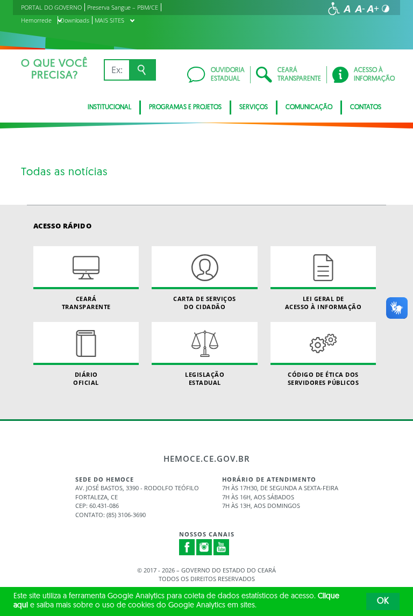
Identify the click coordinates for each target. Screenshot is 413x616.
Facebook (187, 547)
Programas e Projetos (185, 107)
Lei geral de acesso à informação (323, 303)
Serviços (253, 107)
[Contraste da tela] (385, 8)
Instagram (204, 547)
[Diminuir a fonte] (359, 8)
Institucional (109, 107)
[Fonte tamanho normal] (346, 8)
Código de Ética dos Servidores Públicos (323, 378)
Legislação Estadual (204, 378)
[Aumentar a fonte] (372, 8)
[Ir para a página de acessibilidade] (333, 8)
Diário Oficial (86, 378)
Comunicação (309, 107)
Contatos (365, 107)
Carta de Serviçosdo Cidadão (204, 303)
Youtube (221, 547)
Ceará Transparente (86, 303)
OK (383, 601)
